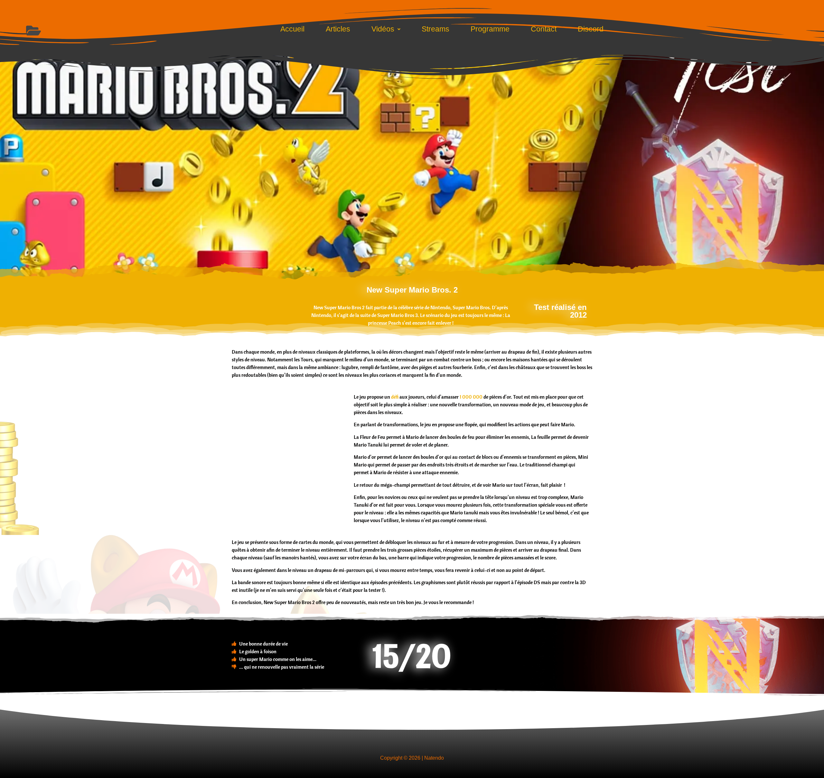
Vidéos (382, 29)
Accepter (357, 421)
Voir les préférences (457, 421)
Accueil (292, 29)
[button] (485, 352)
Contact (544, 29)
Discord (591, 29)
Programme (490, 29)
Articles (338, 29)
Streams (435, 29)
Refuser (402, 421)
